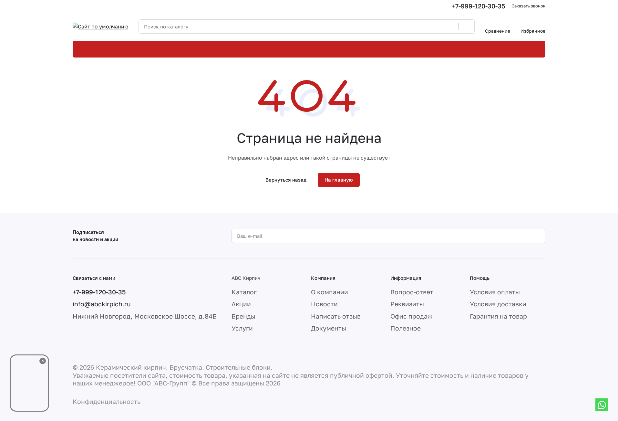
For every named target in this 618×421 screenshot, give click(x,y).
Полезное (405, 328)
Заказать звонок (528, 5)
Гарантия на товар (498, 316)
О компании (329, 292)
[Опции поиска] (437, 26)
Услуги (242, 328)
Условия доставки (498, 304)
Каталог (244, 292)
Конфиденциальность (106, 401)
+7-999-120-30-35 (478, 6)
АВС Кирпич (246, 278)
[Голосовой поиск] (451, 26)
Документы (328, 328)
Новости (324, 304)
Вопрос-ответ (411, 292)
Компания (323, 278)
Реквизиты (407, 304)
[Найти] (466, 26)
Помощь (479, 278)
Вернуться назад (285, 180)
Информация (405, 278)
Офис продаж (411, 316)
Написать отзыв (336, 316)
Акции (241, 304)
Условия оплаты (495, 292)
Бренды (243, 316)
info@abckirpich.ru (102, 304)
